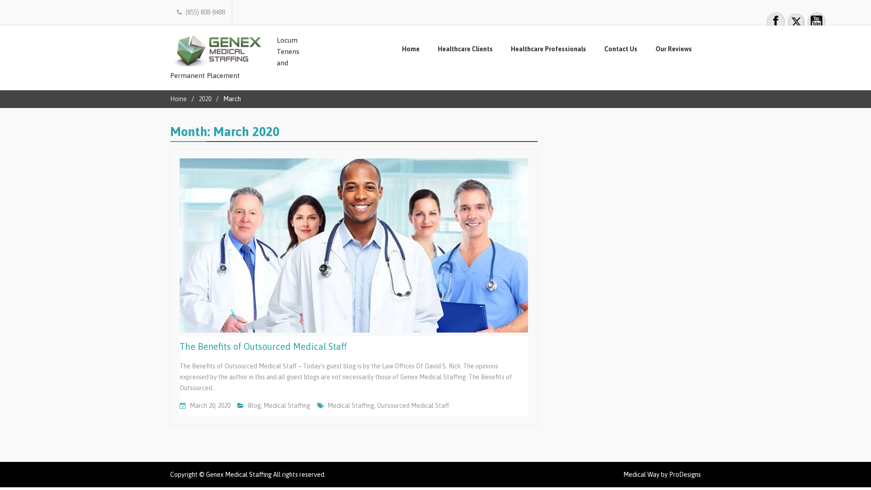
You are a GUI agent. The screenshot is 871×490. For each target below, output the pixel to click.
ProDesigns (685, 474)
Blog (254, 405)
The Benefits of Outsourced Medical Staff (263, 346)
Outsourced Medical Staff (413, 405)
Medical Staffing (287, 405)
